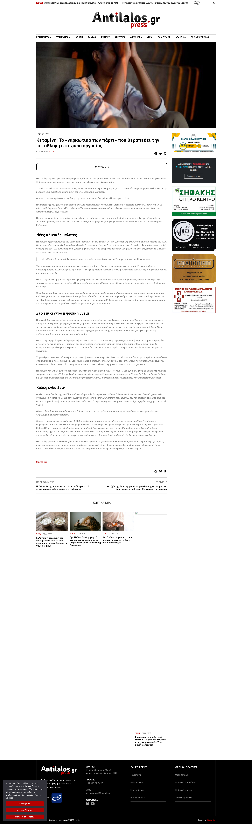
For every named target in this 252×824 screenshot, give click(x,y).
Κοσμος (105, 37)
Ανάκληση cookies (184, 797)
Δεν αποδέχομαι (25, 810)
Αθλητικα (180, 37)
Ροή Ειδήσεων (138, 797)
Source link (41, 462)
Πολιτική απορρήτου (185, 782)
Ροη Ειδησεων (43, 37)
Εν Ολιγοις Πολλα (200, 37)
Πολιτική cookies (183, 790)
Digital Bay (211, 820)
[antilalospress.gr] (126, 20)
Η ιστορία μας (137, 790)
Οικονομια (136, 37)
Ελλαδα (92, 37)
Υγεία (46, 134)
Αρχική (39, 134)
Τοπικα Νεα (62, 37)
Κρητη (79, 37)
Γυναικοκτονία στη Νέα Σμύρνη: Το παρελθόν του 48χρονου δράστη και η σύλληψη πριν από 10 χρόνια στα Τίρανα (162, 3)
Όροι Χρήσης (181, 775)
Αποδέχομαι (24, 803)
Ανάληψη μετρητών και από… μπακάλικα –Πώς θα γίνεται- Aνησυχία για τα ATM (63, 3)
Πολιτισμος (164, 37)
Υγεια (149, 37)
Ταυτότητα (136, 775)
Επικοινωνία (137, 782)
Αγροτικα (120, 37)
